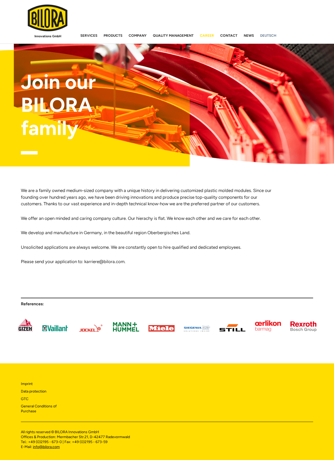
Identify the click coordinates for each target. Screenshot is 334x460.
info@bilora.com (46, 447)
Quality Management (173, 35)
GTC (24, 399)
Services (88, 35)
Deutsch (268, 35)
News (249, 35)
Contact (228, 35)
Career (207, 35)
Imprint (27, 384)
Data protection (33, 391)
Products (113, 35)
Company (138, 35)
